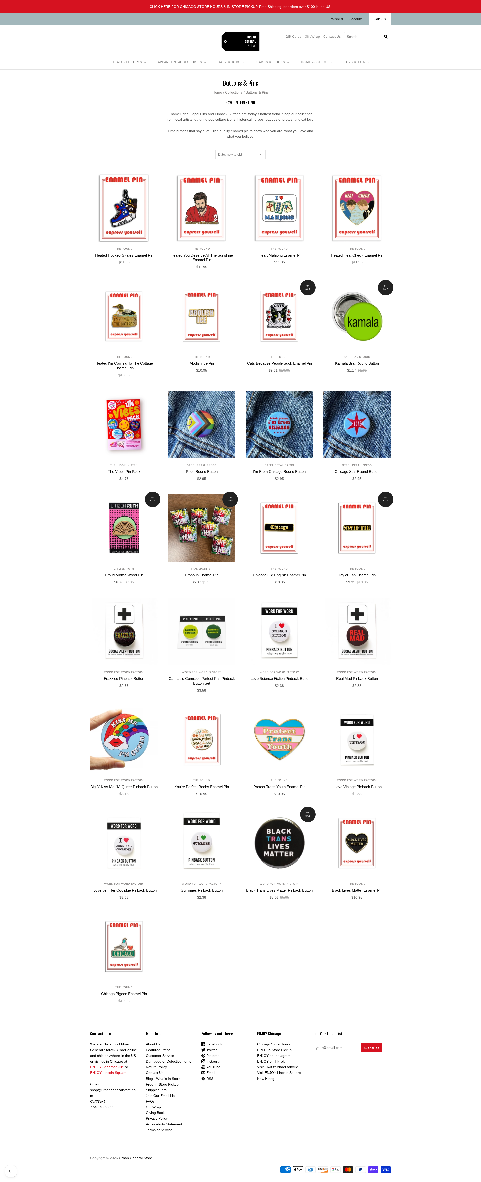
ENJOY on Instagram (274, 1056)
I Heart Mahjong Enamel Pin (279, 255)
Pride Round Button (202, 471)
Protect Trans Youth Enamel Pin (279, 787)
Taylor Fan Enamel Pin (357, 575)
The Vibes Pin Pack (124, 471)
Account (355, 19)
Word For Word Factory (124, 672)
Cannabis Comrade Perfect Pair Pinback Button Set (202, 680)
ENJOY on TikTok (271, 1061)
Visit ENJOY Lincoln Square (279, 1073)
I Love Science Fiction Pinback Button (279, 678)
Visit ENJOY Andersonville (277, 1067)
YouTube (212, 1067)
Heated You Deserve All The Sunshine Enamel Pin (202, 257)
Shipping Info (156, 1090)
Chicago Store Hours (273, 1044)
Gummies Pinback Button (202, 890)
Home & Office (314, 62)
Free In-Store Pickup (162, 1084)
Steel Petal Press (201, 465)
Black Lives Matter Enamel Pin (357, 890)
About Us (153, 1044)
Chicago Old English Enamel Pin (279, 575)
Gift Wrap (312, 36)
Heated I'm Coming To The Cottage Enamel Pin (124, 365)
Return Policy (156, 1067)
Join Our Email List (161, 1096)
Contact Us (332, 36)
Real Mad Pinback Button (357, 678)
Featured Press (158, 1050)
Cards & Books (270, 62)
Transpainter (201, 568)
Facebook (213, 1044)
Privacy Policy (157, 1118)
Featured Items (127, 62)
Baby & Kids (229, 62)
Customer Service (160, 1056)
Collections (234, 92)
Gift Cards (293, 36)
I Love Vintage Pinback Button (357, 787)
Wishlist (337, 19)
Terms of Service (159, 1130)
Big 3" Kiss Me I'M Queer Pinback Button (124, 787)
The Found (123, 248)
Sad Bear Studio (357, 357)
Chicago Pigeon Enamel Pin (124, 994)
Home (217, 92)
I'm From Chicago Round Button (279, 471)
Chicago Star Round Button (357, 471)
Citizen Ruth (124, 568)
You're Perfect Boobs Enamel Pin (202, 787)
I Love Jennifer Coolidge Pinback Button (124, 890)
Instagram (213, 1061)
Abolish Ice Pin (202, 363)
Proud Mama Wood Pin (124, 575)
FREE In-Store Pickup (274, 1050)
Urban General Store (135, 1158)
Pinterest (212, 1056)
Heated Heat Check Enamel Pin (357, 255)
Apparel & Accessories (180, 62)
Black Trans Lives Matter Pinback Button (279, 890)
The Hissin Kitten (124, 465)
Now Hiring (265, 1079)
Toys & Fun (354, 62)
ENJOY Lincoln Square (108, 1073)
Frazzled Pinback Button (124, 678)
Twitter (211, 1050)
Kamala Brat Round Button (357, 363)
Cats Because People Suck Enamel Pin (279, 363)
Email (210, 1073)
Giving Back (155, 1113)
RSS (209, 1079)
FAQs (150, 1101)
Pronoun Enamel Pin (201, 575)
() (380, 19)
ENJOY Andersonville (107, 1067)
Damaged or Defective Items (168, 1061)
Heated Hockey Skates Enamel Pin (124, 255)
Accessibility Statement (164, 1124)
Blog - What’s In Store (163, 1079)
